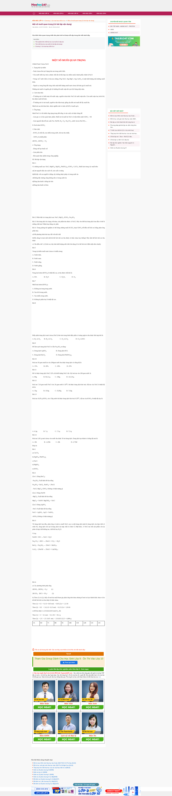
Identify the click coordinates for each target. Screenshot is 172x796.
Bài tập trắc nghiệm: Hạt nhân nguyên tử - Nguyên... (122, 144)
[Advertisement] (87, 5)
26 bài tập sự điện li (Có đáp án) (119, 140)
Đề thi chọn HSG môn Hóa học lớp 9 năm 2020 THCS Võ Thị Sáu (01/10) (54, 763)
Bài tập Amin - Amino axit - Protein (122, 26)
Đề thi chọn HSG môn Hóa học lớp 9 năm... (123, 116)
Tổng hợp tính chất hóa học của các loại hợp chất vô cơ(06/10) (51, 767)
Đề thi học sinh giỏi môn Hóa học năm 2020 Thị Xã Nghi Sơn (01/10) (53, 765)
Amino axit (114, 32)
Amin (112, 29)
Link (99, 677)
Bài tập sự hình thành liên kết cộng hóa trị (122, 122)
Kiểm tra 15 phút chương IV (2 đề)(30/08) (45, 777)
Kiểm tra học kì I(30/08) (40, 772)
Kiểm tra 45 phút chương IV (118, 148)
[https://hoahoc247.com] (41, 5)
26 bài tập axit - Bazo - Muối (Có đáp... (121, 136)
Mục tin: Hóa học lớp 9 (54, 27)
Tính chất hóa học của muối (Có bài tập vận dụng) (48, 44)
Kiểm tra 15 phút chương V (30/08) (43, 774)
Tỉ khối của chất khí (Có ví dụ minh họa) (122, 130)
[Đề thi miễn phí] (124, 46)
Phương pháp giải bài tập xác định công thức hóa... (123, 126)
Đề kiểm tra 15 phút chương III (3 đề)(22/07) (46, 779)
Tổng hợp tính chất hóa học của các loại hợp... (124, 133)
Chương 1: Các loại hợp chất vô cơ (44, 46)
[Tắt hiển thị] (97, 785)
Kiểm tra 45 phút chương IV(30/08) (43, 770)
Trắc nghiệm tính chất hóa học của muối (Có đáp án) (49, 42)
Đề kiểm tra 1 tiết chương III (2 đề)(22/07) (45, 781)
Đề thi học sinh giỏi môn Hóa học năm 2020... (123, 119)
